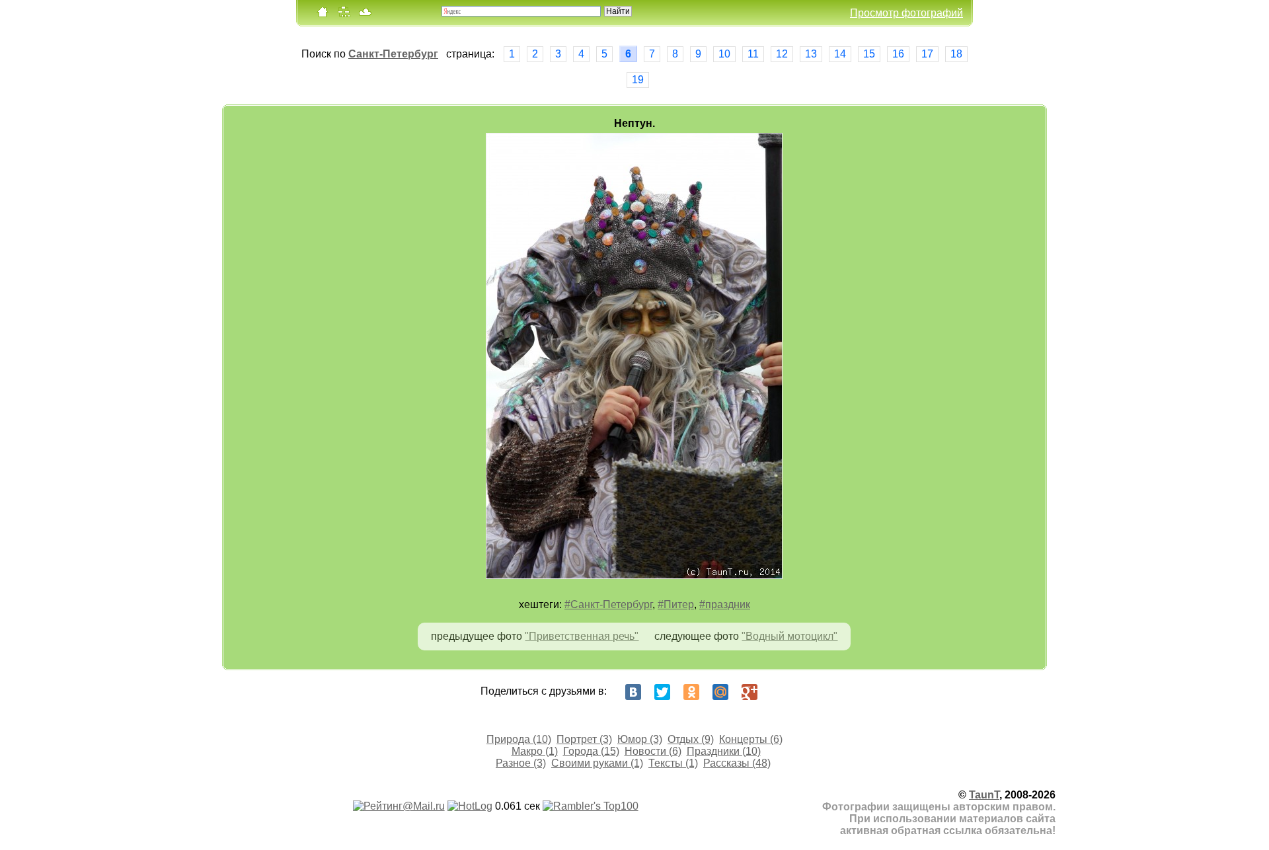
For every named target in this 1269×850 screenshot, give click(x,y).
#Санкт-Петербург (608, 604)
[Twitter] (662, 692)
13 (811, 53)
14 (840, 53)
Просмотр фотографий (906, 13)
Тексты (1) (673, 763)
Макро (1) (535, 751)
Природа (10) (518, 739)
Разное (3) (521, 763)
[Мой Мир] (720, 692)
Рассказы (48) (737, 763)
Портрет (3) (584, 739)
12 (782, 53)
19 (638, 79)
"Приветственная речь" (581, 636)
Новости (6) (653, 751)
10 (724, 53)
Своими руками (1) (597, 763)
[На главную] (322, 14)
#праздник (724, 604)
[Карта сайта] (343, 14)
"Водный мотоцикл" (789, 636)
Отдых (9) (691, 739)
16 (898, 53)
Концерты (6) (751, 739)
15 (869, 53)
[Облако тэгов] (364, 14)
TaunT (984, 794)
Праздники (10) (724, 751)
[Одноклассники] (691, 692)
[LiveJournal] (779, 692)
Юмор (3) (639, 739)
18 (956, 53)
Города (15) (591, 751)
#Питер (676, 604)
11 (753, 53)
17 (927, 53)
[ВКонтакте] (633, 692)
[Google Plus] (749, 692)
